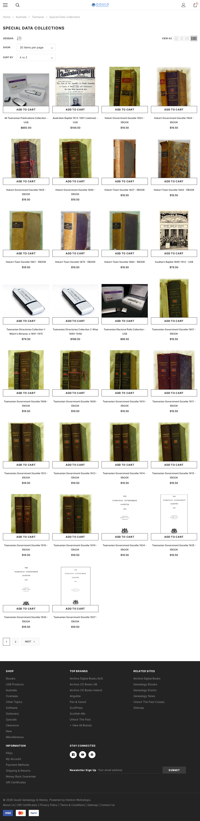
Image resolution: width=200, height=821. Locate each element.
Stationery (12, 713)
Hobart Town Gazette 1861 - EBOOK (26, 261)
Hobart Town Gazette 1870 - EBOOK (75, 261)
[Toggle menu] (5, 5)
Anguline (75, 696)
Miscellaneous (15, 737)
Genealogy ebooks (145, 684)
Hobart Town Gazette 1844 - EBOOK (174, 189)
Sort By (8, 57)
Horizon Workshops (78, 799)
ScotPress (76, 707)
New (9, 731)
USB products (15, 684)
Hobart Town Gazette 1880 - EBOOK (124, 261)
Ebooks (10, 678)
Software (11, 707)
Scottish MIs (77, 713)
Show (6, 47)
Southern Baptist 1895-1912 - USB (174, 261)
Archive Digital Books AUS (86, 678)
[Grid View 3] (187, 38)
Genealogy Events (144, 690)
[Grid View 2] (182, 38)
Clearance (12, 725)
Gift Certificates (16, 782)
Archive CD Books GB (83, 684)
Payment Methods (17, 764)
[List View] (176, 38)
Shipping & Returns (18, 770)
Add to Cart (26, 109)
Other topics (14, 701)
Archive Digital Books (146, 678)
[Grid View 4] (194, 38)
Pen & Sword (78, 701)
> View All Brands (81, 725)
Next (28, 641)
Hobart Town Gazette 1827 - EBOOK (124, 189)
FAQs (9, 753)
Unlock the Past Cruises (148, 701)
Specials (11, 719)
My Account (13, 758)
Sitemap (138, 707)
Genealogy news (144, 696)
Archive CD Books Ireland (86, 690)
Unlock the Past (80, 719)
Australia (11, 690)
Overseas (12, 696)
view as (167, 38)
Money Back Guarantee (21, 776)
